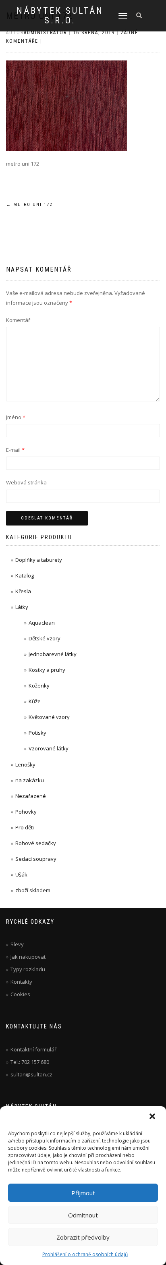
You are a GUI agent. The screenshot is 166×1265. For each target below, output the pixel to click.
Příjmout (83, 1193)
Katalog (24, 575)
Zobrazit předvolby (83, 1237)
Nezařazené (30, 796)
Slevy (17, 944)
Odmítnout (83, 1215)
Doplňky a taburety (38, 559)
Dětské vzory (44, 638)
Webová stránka (26, 482)
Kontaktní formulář (33, 1049)
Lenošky (25, 764)
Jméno (15, 417)
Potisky (37, 732)
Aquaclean (42, 622)
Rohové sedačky (35, 843)
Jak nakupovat (28, 956)
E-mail (15, 449)
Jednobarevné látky (53, 654)
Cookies (20, 994)
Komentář (18, 320)
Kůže (35, 701)
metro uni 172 (29, 204)
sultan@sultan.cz (31, 1074)
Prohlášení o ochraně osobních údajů (85, 1254)
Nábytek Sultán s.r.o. (60, 15)
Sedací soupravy (35, 858)
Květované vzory (49, 717)
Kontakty (21, 981)
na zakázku (29, 780)
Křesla (23, 591)
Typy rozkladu (27, 969)
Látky (21, 607)
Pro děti (24, 827)
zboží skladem (32, 890)
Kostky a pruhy (47, 669)
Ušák (21, 874)
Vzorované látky (48, 748)
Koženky (39, 685)
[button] (153, 1117)
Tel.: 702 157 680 (29, 1062)
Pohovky (26, 811)
